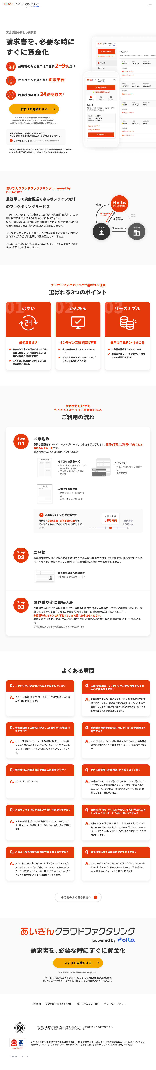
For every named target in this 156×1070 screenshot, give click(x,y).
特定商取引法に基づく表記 (59, 1003)
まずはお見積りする (34, 109)
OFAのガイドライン (45, 1029)
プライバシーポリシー (115, 1003)
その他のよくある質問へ (76, 897)
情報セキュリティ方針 (88, 1003)
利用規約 (36, 1003)
